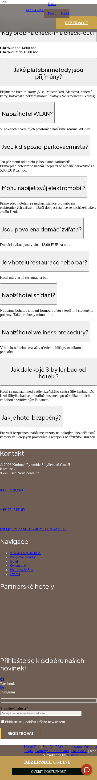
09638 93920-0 (11, 490)
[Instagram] (2, 688)
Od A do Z (79, 751)
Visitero (72, 755)
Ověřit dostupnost (48, 771)
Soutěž (48, 747)
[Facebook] (2, 679)
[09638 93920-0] (48, 481)
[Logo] (28, 257)
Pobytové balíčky (23, 557)
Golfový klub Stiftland (52, 751)
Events (15, 574)
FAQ (59, 747)
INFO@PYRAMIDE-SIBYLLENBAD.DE (33, 529)
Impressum (73, 747)
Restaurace (18, 566)
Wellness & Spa (21, 570)
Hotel (14, 561)
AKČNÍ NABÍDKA (25, 553)
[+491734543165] (48, 501)
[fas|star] (48, 605)
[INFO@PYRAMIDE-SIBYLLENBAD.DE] (48, 520)
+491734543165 (12, 510)
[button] (50, 4)
